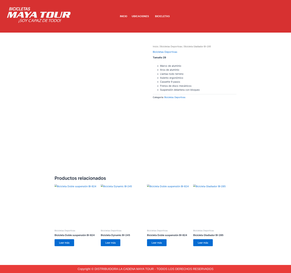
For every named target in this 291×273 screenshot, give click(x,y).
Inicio (155, 46)
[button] (141, 16)
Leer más (64, 242)
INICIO (123, 16)
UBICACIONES (140, 16)
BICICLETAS (162, 16)
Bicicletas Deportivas (171, 46)
